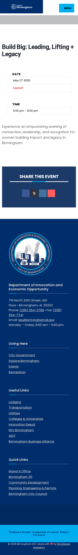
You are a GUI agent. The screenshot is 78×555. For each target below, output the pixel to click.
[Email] (51, 193)
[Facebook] (6, 19)
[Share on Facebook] (26, 193)
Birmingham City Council (28, 494)
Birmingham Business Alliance (31, 441)
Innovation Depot (22, 424)
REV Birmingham (21, 430)
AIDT (12, 436)
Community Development (29, 482)
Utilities (14, 413)
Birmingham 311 (20, 477)
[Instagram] (12, 19)
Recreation (17, 372)
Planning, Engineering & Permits (32, 488)
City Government (22, 355)
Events (14, 366)
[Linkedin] (43, 193)
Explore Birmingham (24, 361)
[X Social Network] (34, 193)
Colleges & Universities (26, 419)
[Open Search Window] (72, 19)
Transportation (20, 407)
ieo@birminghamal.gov (36, 320)
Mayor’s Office (20, 471)
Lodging (15, 402)
